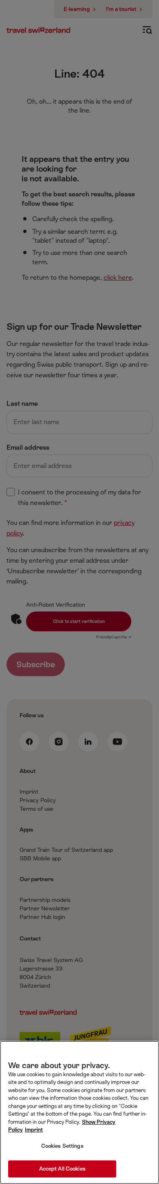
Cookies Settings (62, 1146)
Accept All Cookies (62, 1169)
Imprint (34, 1130)
